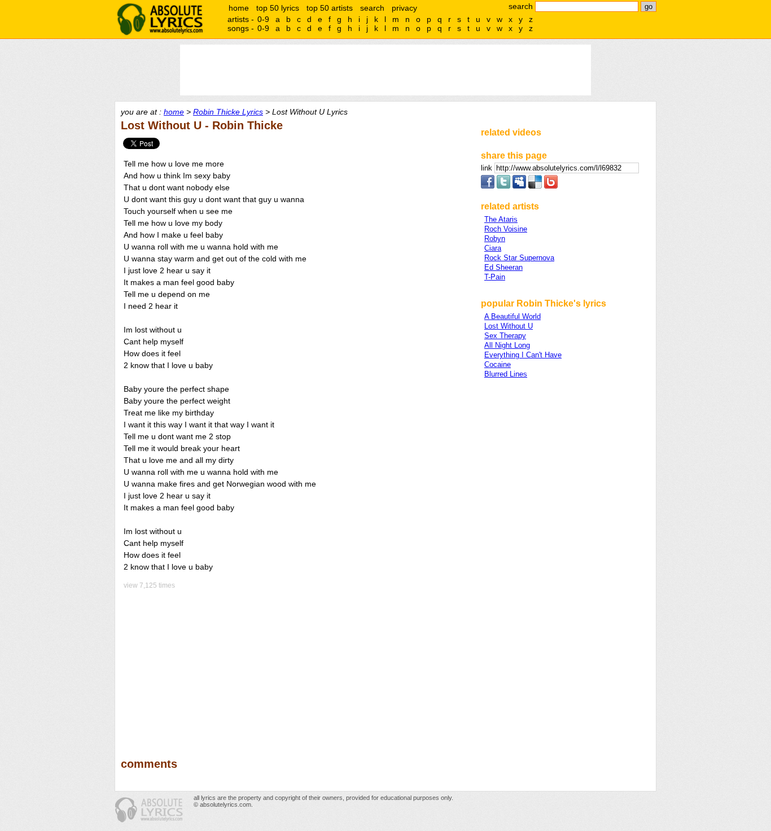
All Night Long (507, 345)
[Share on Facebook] (487, 186)
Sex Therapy (505, 335)
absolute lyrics (160, 19)
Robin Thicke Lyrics (228, 111)
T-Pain (494, 277)
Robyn (494, 238)
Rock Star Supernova (519, 257)
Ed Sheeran (503, 267)
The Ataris (501, 219)
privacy (404, 7)
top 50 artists (329, 7)
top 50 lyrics (277, 7)
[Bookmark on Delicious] (535, 186)
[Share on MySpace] (519, 186)
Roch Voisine (505, 229)
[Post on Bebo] (551, 186)
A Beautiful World (512, 316)
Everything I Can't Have (523, 355)
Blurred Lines (505, 374)
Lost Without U (508, 326)
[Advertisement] (295, 665)
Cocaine (497, 364)
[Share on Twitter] (503, 186)
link (487, 168)
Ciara (492, 248)
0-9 (263, 19)
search (372, 7)
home (239, 7)
